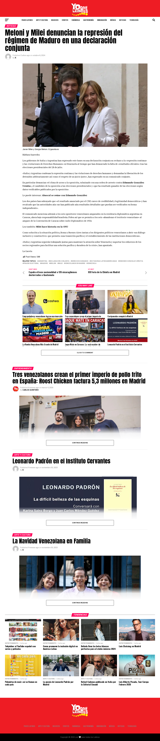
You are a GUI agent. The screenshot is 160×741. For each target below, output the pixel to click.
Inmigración (102, 20)
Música (113, 20)
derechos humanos (80, 261)
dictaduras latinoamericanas (103, 261)
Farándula (76, 20)
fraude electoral (31, 263)
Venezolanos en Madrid (75, 263)
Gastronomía (88, 20)
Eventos (65, 20)
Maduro (44, 263)
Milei (60, 263)
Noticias (122, 20)
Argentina (42, 261)
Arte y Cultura (42, 20)
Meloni (53, 263)
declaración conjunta (59, 261)
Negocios (54, 20)
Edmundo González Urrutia (131, 261)
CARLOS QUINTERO (30, 390)
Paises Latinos (27, 20)
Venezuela (91, 263)
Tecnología (134, 20)
